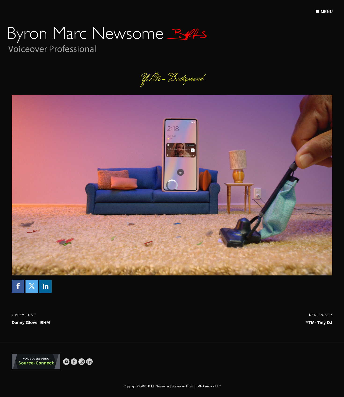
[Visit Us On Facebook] (74, 361)
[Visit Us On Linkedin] (89, 361)
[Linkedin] (45, 286)
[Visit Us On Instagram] (81, 361)
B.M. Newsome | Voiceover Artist (170, 386)
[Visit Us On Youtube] (66, 361)
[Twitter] (32, 286)
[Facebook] (18, 286)
